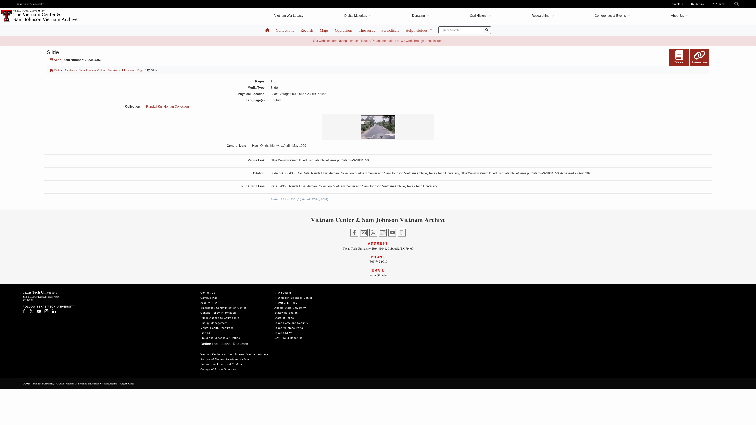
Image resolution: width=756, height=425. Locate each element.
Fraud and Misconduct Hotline (220, 337)
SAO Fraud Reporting (288, 337)
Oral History (478, 15)
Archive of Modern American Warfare (224, 359)
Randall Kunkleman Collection (167, 106)
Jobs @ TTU (208, 302)
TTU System (282, 292)
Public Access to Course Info (219, 317)
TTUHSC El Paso (285, 302)
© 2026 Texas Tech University (38, 383)
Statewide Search (286, 312)
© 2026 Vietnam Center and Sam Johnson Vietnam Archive (87, 383)
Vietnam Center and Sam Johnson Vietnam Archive (85, 70)
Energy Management (213, 323)
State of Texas (284, 317)
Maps (324, 30)
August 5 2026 (127, 383)
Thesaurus (367, 30)
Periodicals (390, 30)
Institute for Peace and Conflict (221, 364)
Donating (418, 15)
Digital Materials (355, 15)
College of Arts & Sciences (218, 369)
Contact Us (207, 292)
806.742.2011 (29, 300)
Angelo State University (290, 307)
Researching (540, 15)
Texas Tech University (29, 4)
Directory (677, 4)
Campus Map (209, 297)
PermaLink (699, 62)
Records (306, 30)
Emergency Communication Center (223, 307)
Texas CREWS (284, 333)
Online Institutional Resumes (224, 344)
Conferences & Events (610, 15)
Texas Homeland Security (291, 323)
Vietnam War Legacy (288, 15)
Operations (343, 30)
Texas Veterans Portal (289, 327)
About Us (677, 15)
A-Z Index (719, 4)
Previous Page (134, 70)
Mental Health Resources (217, 327)
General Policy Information (218, 312)
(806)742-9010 (378, 261)
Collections (285, 30)
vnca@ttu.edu (378, 275)
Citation (679, 62)
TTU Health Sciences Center (293, 297)
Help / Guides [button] (417, 30)
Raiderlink (697, 4)
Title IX (205, 333)
